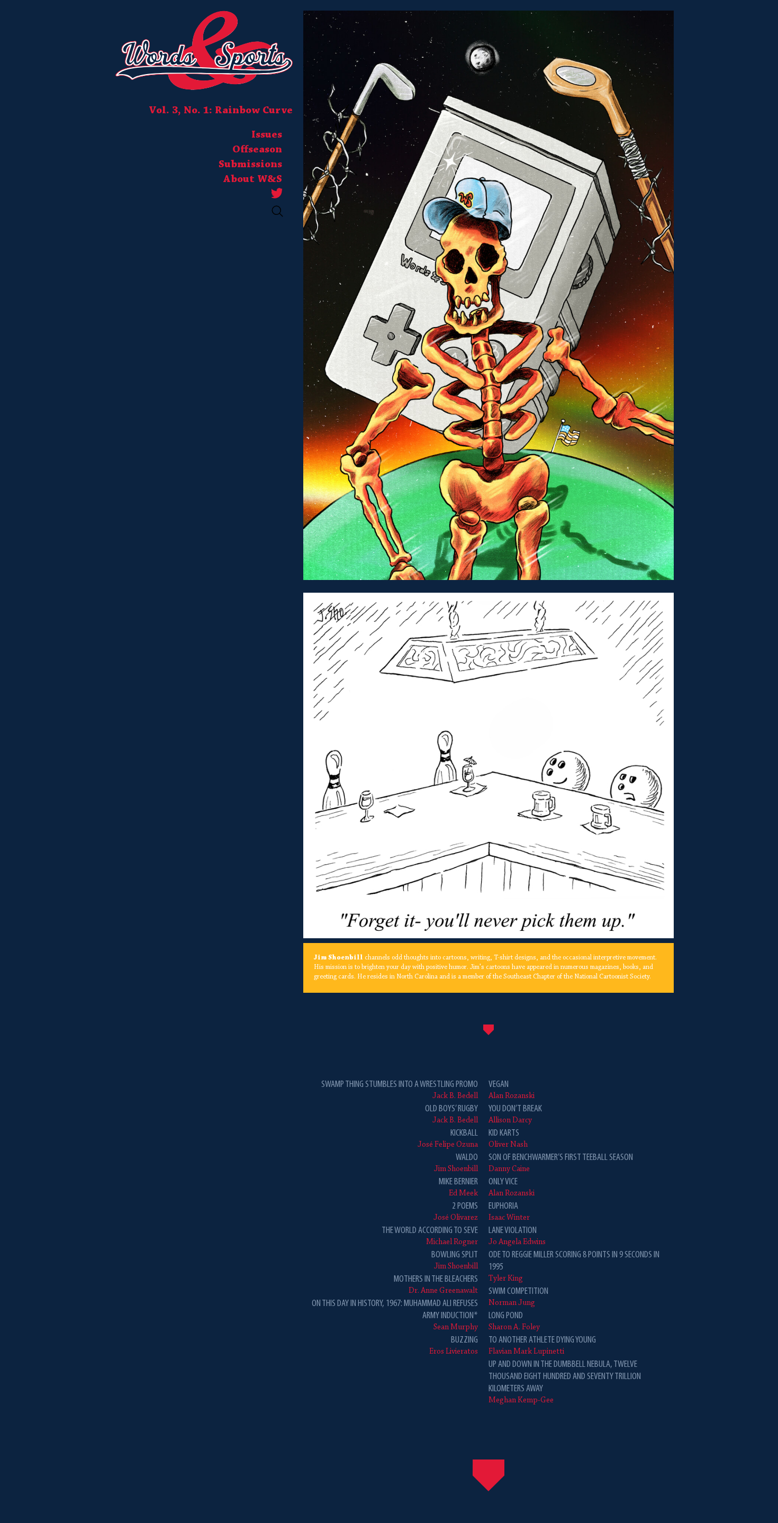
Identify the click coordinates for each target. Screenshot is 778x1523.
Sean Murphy (395, 1315)
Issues (266, 135)
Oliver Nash (508, 1138)
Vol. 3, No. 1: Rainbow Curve (221, 110)
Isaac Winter (509, 1211)
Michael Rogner (430, 1236)
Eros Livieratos (453, 1345)
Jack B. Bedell (399, 1090)
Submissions (250, 164)
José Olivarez (455, 1211)
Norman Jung (518, 1296)
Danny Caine (560, 1163)
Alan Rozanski (511, 1090)
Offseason (257, 149)
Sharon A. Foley (514, 1321)
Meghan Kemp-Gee (564, 1381)
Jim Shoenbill (456, 1163)
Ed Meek (458, 1187)
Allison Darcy (515, 1114)
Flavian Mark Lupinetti (542, 1345)
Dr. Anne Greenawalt (436, 1284)
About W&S (252, 179)
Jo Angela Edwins (517, 1236)
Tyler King (573, 1266)
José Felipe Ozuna (448, 1138)
